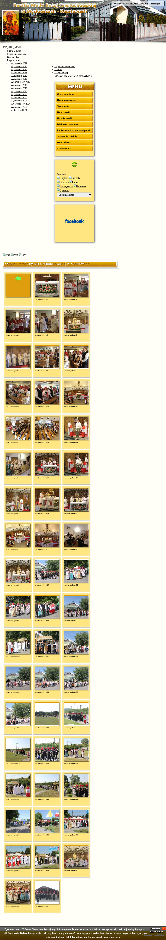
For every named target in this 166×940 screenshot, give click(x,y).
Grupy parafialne (65, 94)
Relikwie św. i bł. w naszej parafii (74, 130)
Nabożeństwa (64, 142)
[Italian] (74, 182)
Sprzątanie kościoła (67, 136)
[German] (63, 182)
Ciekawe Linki (64, 148)
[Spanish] (63, 190)
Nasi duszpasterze (66, 100)
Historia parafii (64, 118)
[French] (74, 178)
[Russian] (80, 186)
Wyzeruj (144, 3)
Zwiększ (134, 3)
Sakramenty (63, 106)
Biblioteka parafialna (67, 124)
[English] (62, 178)
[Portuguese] (65, 186)
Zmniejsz (155, 3)
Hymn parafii (63, 112)
